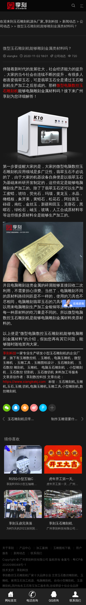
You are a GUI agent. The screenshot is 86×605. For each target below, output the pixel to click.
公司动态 (60, 56)
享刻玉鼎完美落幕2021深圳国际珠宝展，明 (41, 523)
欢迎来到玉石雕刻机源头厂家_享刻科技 (29, 21)
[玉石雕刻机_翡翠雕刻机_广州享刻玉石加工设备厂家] (16, 5)
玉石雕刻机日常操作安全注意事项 (19, 419)
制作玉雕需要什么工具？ (67, 419)
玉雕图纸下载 (61, 548)
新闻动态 (69, 21)
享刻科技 (9, 353)
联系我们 (36, 553)
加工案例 (42, 548)
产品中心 (25, 548)
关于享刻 (8, 548)
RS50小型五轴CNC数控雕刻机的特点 (37, 479)
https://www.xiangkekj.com (24, 381)
